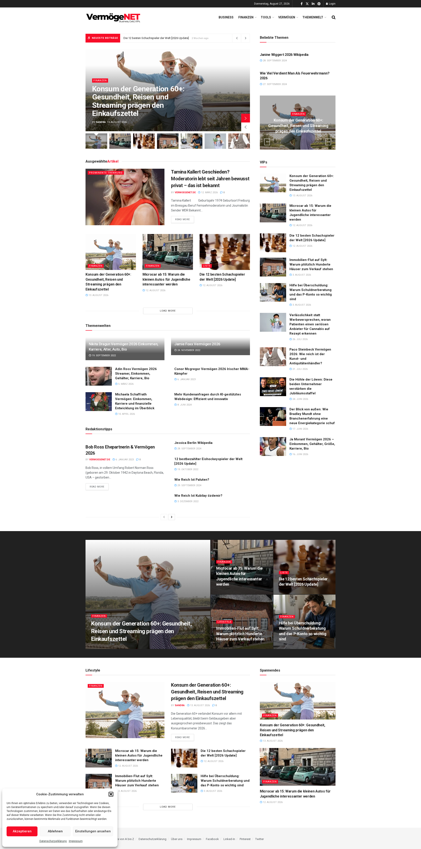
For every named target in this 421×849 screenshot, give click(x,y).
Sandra (101, 122)
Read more (184, 219)
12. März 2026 (209, 192)
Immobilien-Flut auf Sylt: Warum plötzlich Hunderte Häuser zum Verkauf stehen (173, 38)
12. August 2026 (155, 290)
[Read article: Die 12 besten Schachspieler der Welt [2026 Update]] (225, 252)
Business (226, 17)
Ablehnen (55, 831)
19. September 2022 (103, 355)
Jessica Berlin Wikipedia (193, 443)
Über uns (176, 839)
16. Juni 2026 (300, 454)
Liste (206, 265)
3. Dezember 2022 (187, 501)
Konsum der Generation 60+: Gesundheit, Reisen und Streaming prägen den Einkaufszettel (138, 101)
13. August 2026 (98, 295)
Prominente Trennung (106, 172)
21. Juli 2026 (300, 369)
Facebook (212, 839)
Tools (266, 17)
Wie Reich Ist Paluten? (191, 480)
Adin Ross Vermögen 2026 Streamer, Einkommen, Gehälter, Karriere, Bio (136, 373)
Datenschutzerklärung (53, 841)
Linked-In (229, 839)
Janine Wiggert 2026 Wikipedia (284, 55)
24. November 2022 (188, 350)
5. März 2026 (126, 384)
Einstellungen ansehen (93, 831)
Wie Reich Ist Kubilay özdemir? (198, 496)
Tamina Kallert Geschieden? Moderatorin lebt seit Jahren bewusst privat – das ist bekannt (210, 178)
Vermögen (286, 17)
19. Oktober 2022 (187, 469)
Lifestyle (224, 621)
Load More (168, 310)
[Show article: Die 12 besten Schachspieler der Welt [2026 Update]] (144, 141)
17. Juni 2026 (300, 428)
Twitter (259, 839)
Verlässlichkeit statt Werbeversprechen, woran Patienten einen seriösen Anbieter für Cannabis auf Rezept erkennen (310, 324)
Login (331, 3)
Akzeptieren (22, 831)
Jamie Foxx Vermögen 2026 (197, 344)
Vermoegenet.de (185, 192)
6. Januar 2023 (186, 379)
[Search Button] (333, 17)
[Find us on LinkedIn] (313, 4)
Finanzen (245, 17)
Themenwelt (312, 17)
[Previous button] (245, 126)
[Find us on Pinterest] (319, 4)
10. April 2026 (126, 414)
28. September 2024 (189, 448)
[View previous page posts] (164, 517)
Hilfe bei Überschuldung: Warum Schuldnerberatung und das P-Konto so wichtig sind (225, 780)
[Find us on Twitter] (307, 4)
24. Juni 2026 (300, 399)
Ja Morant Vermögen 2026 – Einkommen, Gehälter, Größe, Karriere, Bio (312, 443)
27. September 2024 (274, 84)
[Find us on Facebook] (302, 4)
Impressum (76, 841)
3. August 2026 (301, 274)
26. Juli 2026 (300, 339)
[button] (111, 794)
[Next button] (245, 118)
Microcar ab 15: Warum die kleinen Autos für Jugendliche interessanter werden (166, 279)
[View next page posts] (171, 517)
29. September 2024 (189, 485)
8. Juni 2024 (184, 404)
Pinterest (245, 839)
